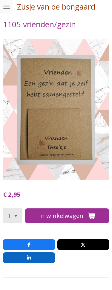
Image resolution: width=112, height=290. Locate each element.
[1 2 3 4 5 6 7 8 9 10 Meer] (12, 215)
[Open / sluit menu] (6, 6)
